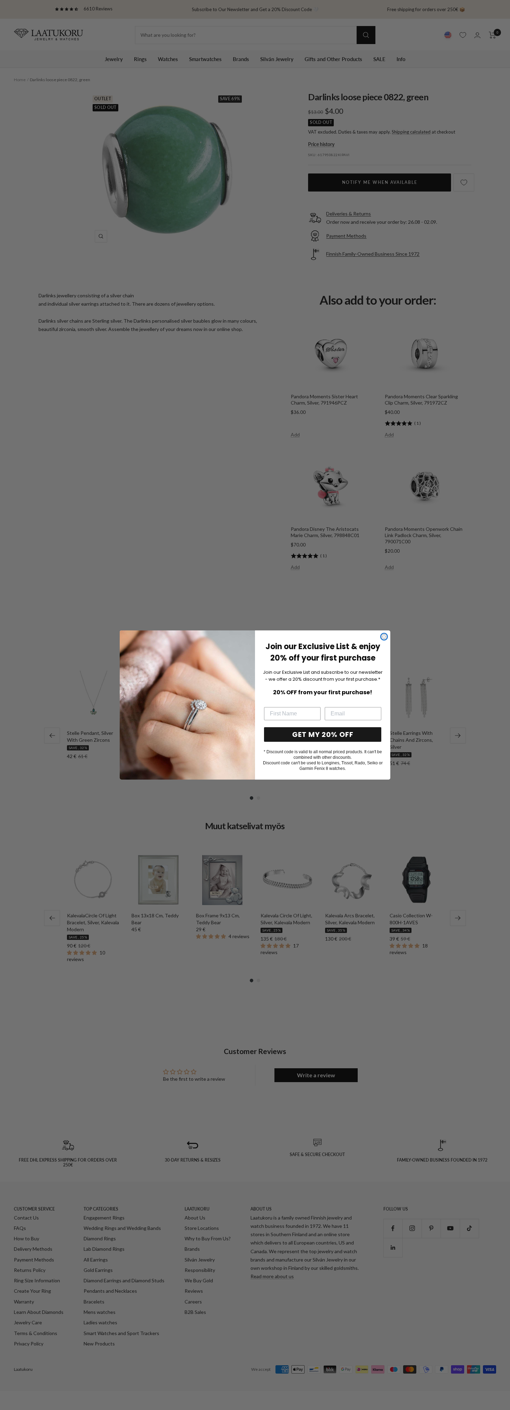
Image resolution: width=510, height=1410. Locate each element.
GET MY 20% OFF (323, 734)
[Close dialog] (384, 636)
